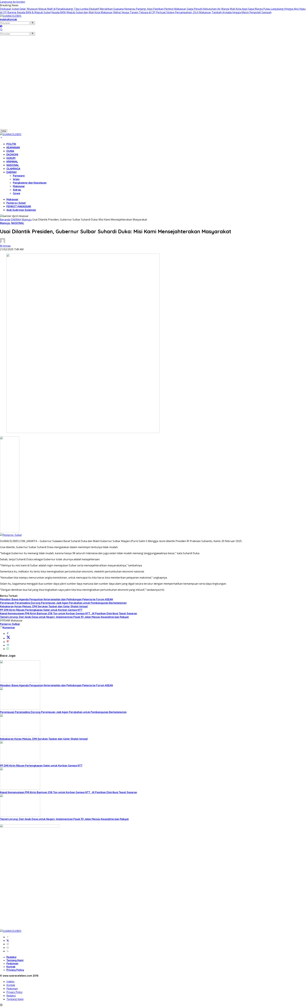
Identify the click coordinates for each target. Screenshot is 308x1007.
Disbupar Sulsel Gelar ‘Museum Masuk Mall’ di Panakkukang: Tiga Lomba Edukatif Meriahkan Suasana (62, 9)
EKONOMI (12, 154)
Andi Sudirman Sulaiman (21, 210)
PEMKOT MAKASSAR (18, 206)
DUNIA (10, 151)
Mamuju (5, 223)
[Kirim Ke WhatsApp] (7, 649)
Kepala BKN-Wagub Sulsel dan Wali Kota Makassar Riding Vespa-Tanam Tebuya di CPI (103, 12)
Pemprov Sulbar (10, 624)
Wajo (16, 179)
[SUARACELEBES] (10, 16)
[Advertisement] (17, 84)
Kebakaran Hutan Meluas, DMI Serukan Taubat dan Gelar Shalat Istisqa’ (44, 606)
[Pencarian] (1, 30)
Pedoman (12, 963)
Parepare (19, 175)
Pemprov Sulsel (16, 202)
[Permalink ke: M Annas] (2, 242)
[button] (32, 23)
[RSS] (7, 951)
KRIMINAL (12, 161)
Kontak (12, 19)
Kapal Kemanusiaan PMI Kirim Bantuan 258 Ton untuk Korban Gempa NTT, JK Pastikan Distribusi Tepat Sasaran (68, 613)
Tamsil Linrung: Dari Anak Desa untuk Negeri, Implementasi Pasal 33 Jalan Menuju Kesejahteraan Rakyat (64, 617)
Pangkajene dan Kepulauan (30, 182)
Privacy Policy (15, 969)
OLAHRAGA (13, 168)
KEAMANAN (13, 147)
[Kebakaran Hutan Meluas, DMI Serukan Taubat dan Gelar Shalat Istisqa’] (20, 735)
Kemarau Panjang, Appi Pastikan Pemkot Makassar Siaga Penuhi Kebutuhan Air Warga (176, 9)
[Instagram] (7, 944)
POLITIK (11, 144)
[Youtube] (7, 947)
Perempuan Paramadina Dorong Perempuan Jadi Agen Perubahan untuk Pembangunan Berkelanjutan (63, 602)
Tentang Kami (14, 960)
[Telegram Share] (7, 645)
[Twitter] (7, 940)
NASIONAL (12, 165)
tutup (3, 131)
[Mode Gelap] (1, 26)
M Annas (5, 246)
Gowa (16, 193)
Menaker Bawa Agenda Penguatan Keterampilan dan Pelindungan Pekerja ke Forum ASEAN (56, 599)
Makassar (19, 186)
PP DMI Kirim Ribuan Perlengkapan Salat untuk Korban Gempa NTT (41, 610)
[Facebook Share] (7, 633)
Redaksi (11, 957)
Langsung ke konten (12, 2)
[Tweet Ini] (8, 638)
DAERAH (11, 172)
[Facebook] (7, 937)
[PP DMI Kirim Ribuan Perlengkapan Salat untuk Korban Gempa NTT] (20, 762)
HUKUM (10, 158)
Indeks (4, 19)
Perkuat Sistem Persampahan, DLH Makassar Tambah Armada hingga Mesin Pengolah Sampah (213, 12)
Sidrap (17, 189)
